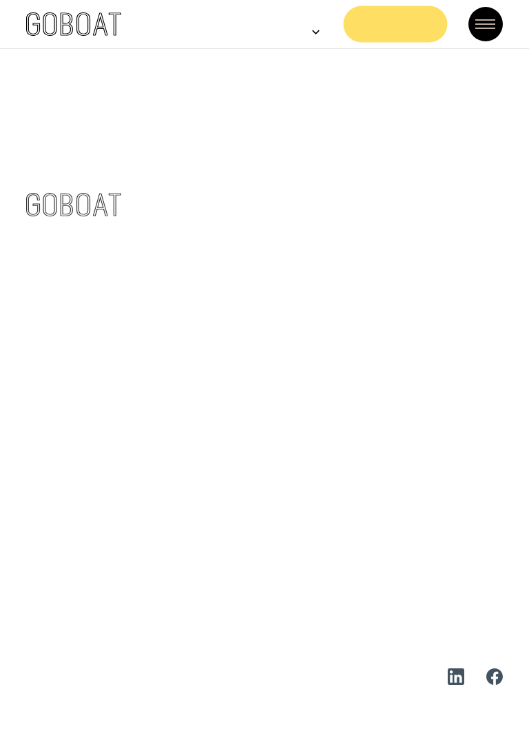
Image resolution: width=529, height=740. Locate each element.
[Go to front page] (73, 24)
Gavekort (179, 502)
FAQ (165, 453)
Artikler (366, 527)
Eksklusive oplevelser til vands (236, 307)
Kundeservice (190, 477)
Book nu (396, 23)
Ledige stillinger (389, 477)
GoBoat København (206, 233)
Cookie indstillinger (340, 676)
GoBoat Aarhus (195, 332)
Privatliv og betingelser (409, 577)
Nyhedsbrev (378, 552)
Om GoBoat (377, 453)
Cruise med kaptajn (206, 258)
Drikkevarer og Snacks (214, 577)
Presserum (374, 502)
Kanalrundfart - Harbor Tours (231, 282)
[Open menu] (485, 24)
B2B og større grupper (214, 527)
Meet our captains (203, 552)
